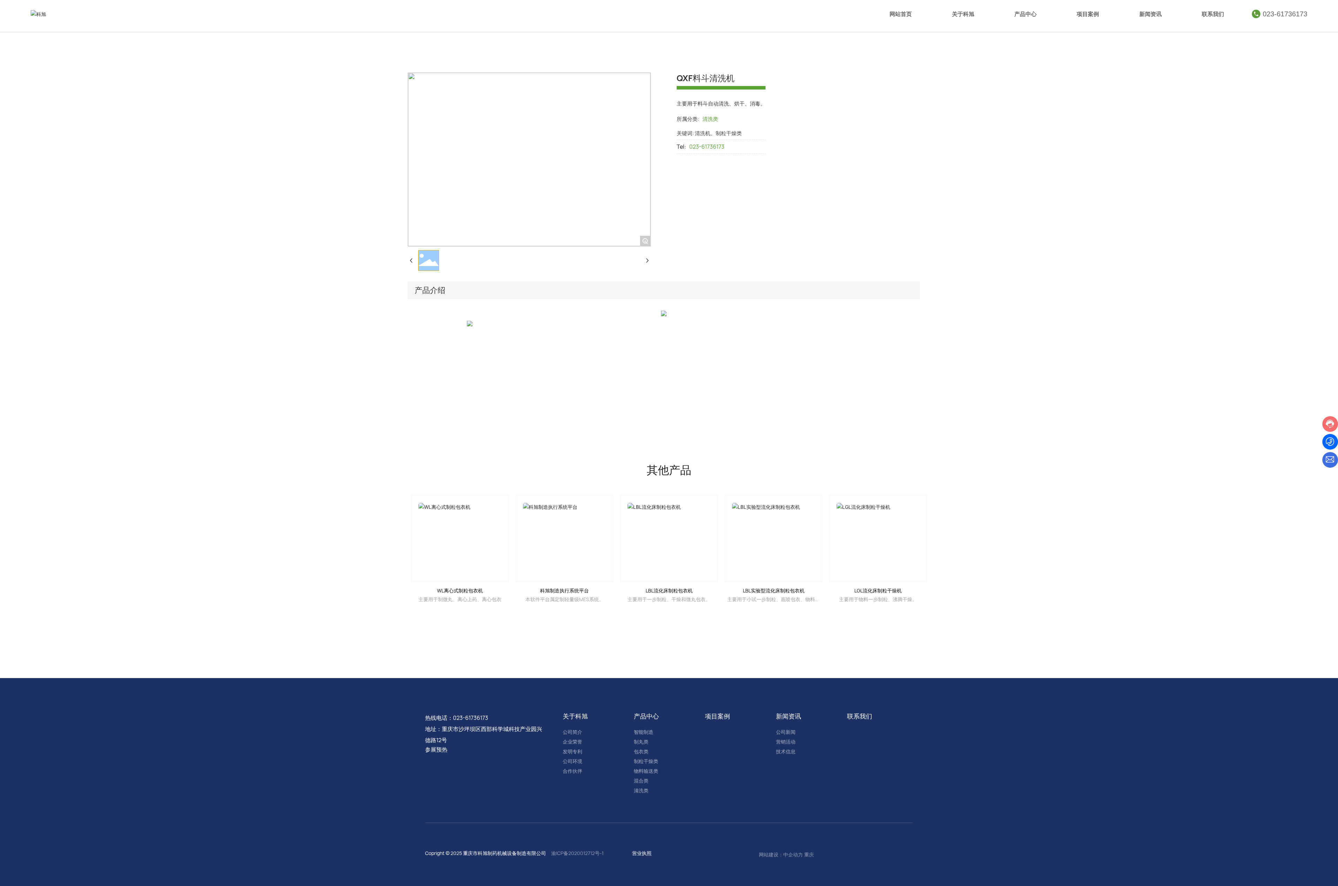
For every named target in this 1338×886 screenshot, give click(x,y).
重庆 (809, 854)
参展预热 (436, 749)
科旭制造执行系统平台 (564, 590)
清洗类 (710, 119)
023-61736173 (1285, 14)
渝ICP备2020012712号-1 (577, 853)
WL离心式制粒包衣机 (460, 590)
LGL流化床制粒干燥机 (878, 590)
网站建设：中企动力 (781, 854)
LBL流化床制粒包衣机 (669, 590)
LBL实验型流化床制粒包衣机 (774, 590)
